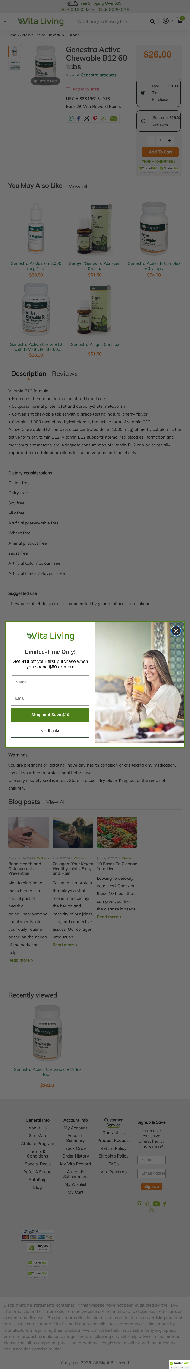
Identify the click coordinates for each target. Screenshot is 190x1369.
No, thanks (50, 730)
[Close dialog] (176, 630)
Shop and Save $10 (50, 714)
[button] (179, 1364)
